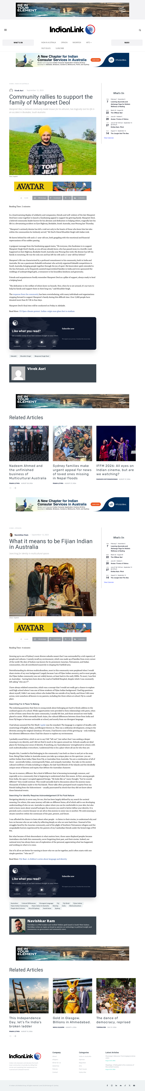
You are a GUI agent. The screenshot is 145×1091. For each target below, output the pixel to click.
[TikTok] (125, 1085)
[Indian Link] (72, 30)
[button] (139, 30)
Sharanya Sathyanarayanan (107, 479)
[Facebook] (107, 1085)
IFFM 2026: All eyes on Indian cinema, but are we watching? (115, 470)
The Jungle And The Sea (120, 133)
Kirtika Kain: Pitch (117, 127)
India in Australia (22, 84)
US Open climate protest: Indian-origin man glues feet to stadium (47, 311)
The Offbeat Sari (116, 113)
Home (11, 84)
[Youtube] (134, 1085)
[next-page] (14, 488)
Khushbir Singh (25, 356)
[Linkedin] (116, 1085)
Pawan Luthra (14, 483)
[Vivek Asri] (11, 90)
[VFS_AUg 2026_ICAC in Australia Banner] (72, 60)
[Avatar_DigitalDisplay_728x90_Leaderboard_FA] (52, 186)
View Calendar (109, 138)
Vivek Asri (19, 90)
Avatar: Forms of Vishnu (119, 119)
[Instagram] (111, 1085)
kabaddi (14, 356)
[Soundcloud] (120, 1085)
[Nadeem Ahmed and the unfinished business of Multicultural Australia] (29, 443)
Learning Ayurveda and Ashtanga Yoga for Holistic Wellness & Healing (120, 104)
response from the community (26, 294)
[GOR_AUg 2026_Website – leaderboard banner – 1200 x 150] (72, 10)
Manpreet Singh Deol (42, 356)
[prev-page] (10, 488)
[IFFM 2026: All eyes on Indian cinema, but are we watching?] (116, 443)
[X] (129, 1085)
